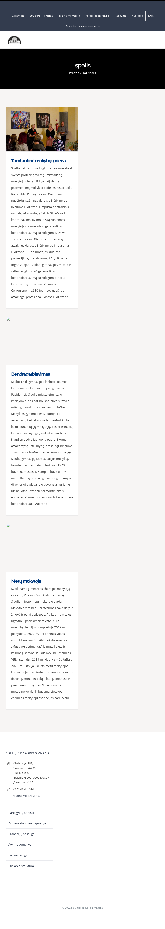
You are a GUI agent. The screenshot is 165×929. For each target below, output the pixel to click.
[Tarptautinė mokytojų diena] (42, 129)
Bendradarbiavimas (30, 374)
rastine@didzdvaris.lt (27, 796)
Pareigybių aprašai (21, 813)
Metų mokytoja (26, 581)
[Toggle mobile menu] (157, 41)
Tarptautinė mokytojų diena (38, 160)
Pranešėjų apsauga (21, 834)
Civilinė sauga (17, 855)
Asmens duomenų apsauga (27, 823)
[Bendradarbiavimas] (42, 341)
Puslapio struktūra (21, 866)
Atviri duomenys (19, 844)
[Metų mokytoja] (42, 548)
